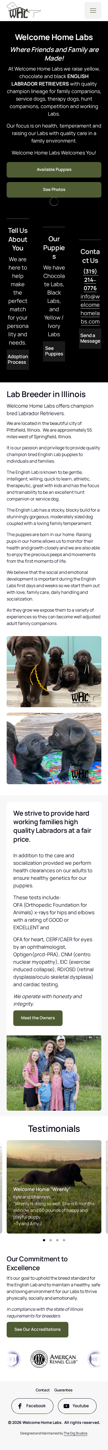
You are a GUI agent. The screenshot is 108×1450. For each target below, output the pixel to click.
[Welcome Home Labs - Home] (24, 10)
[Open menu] (92, 10)
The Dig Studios (75, 1433)
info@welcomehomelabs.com (90, 296)
